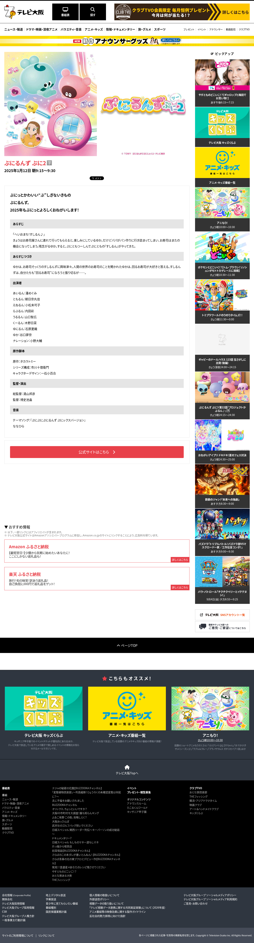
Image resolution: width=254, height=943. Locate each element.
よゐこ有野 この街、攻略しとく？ (69, 817)
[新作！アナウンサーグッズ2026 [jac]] (127, 41)
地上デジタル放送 (56, 895)
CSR (4, 911)
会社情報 (16, 895)
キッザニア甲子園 (137, 812)
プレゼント (189, 29)
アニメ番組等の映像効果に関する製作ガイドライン (117, 911)
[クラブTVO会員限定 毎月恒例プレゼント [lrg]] (182, 19)
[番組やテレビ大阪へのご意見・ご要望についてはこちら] (222, 631)
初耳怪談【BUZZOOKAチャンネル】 (71, 850)
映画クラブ (195, 805)
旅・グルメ (7, 820)
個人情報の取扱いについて (104, 895)
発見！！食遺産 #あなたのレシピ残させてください (78, 867)
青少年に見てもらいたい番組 (62, 903)
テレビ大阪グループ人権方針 (18, 916)
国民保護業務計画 (56, 911)
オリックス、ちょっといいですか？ (69, 809)
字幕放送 (51, 899)
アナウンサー (216, 29)
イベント (201, 29)
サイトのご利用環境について (17, 935)
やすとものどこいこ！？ (64, 871)
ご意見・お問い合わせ (196, 903)
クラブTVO (244, 29)
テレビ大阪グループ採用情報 (18, 907)
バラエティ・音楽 (11, 807)
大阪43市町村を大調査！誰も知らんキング (75, 813)
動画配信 (231, 29)
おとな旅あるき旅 (62, 875)
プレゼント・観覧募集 (139, 792)
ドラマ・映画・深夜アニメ (15, 803)
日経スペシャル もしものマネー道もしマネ (75, 842)
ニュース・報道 (10, 799)
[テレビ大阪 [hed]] (24, 12)
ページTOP (129, 645)
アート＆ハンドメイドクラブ (203, 809)
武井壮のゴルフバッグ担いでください (72, 825)
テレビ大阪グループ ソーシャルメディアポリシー (210, 895)
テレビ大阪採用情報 (13, 903)
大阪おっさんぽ (60, 821)
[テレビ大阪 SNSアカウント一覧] (222, 619)
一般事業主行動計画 (13, 920)
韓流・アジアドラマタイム (203, 800)
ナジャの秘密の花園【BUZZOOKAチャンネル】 (77, 788)
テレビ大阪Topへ (127, 773)
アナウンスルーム (136, 803)
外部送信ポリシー (99, 899)
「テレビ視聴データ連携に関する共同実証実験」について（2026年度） (127, 907)
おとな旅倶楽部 (198, 792)
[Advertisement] (96, 494)
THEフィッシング (61, 880)
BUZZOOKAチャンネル (64, 805)
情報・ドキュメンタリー (14, 816)
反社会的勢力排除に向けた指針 (107, 916)
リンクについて (46, 935)
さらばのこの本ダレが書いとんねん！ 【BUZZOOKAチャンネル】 (86, 854)
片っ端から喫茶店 (62, 846)
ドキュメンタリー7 (62, 838)
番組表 (6, 788)
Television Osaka (217, 935)
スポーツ (7, 824)
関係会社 (7, 899)
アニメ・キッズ (9, 812)
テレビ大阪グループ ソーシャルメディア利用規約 (210, 899)
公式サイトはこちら (93, 452)
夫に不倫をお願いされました (68, 800)
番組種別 (51, 907)
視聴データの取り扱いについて (106, 903)
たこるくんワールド (137, 807)
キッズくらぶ (196, 813)
